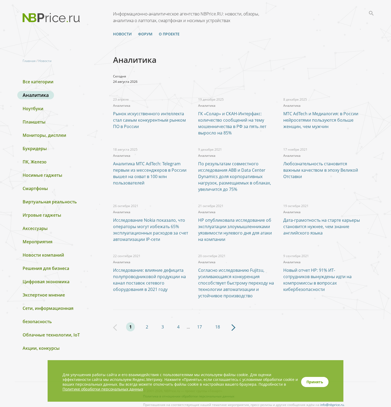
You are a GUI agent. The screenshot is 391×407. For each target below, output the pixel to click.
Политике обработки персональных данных (103, 389)
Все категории (38, 82)
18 (217, 327)
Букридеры (35, 148)
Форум (145, 33)
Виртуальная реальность (50, 202)
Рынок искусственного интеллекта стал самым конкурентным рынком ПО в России (149, 120)
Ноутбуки (33, 109)
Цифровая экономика (46, 282)
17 (199, 327)
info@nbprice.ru (332, 404)
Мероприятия (37, 242)
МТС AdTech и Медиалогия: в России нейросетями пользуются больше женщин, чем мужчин (320, 120)
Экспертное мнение (44, 295)
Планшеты (34, 122)
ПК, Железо (35, 162)
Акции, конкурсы (41, 348)
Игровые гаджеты (42, 215)
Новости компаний (43, 255)
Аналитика (36, 95)
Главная (29, 61)
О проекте (169, 33)
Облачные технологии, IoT (51, 335)
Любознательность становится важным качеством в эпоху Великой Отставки (320, 170)
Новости (122, 33)
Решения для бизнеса (46, 268)
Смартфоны (35, 188)
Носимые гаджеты (42, 175)
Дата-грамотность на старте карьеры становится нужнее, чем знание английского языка (321, 226)
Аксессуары (35, 228)
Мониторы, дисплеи (44, 135)
